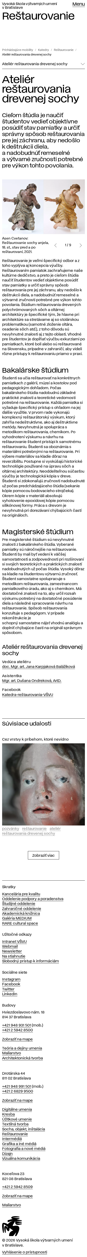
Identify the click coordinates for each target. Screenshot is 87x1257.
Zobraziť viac (43, 855)
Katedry (43, 50)
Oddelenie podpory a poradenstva (32, 899)
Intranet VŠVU (14, 941)
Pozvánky (10, 829)
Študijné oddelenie (18, 904)
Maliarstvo (11, 1053)
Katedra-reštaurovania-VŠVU (27, 695)
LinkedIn (9, 994)
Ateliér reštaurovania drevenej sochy (27, 54)
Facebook (11, 984)
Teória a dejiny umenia (22, 1048)
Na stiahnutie (13, 956)
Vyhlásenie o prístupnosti (24, 1252)
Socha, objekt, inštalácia (23, 1129)
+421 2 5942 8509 (17, 1187)
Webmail (10, 946)
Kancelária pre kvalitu (21, 894)
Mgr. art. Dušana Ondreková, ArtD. (31, 681)
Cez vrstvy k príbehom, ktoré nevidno (35, 739)
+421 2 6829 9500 (17, 1091)
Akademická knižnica (21, 913)
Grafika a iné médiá (19, 1144)
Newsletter (12, 951)
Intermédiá (12, 1139)
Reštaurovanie (63, 50)
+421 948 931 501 (16, 1025)
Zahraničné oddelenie (21, 909)
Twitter (8, 989)
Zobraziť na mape (17, 1039)
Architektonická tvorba (22, 1058)
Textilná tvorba (15, 1124)
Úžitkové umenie (17, 1119)
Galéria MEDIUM (17, 918)
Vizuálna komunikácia (21, 1158)
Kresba (8, 1114)
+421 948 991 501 (16, 1086)
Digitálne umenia (17, 1109)
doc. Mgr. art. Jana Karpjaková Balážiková (38, 667)
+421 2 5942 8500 (17, 1030)
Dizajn (7, 1154)
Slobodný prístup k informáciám (30, 961)
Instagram (11, 979)
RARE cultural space (20, 923)
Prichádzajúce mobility (17, 50)
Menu (78, 4)
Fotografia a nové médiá (23, 1149)
